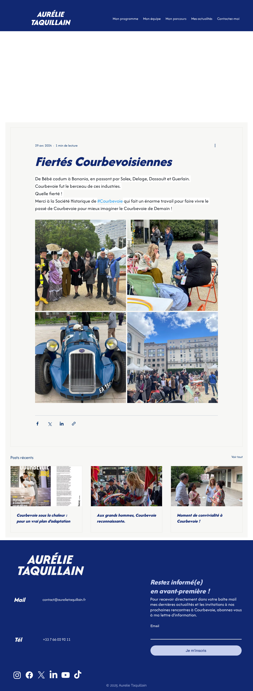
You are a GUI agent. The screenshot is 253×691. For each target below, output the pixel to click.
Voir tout (237, 456)
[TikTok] (78, 675)
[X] (41, 675)
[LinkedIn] (53, 675)
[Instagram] (17, 675)
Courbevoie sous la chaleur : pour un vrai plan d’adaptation (43, 518)
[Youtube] (65, 675)
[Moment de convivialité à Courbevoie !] (206, 486)
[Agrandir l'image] (80, 265)
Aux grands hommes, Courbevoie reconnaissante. (126, 518)
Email (154, 626)
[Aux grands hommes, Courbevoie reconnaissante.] (126, 486)
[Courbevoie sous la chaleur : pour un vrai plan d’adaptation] (46, 486)
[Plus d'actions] (215, 145)
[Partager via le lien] (73, 423)
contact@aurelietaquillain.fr (64, 599)
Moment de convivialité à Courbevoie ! (199, 518)
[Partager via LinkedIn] (61, 423)
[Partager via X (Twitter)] (49, 423)
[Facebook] (29, 675)
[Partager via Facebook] (37, 423)
